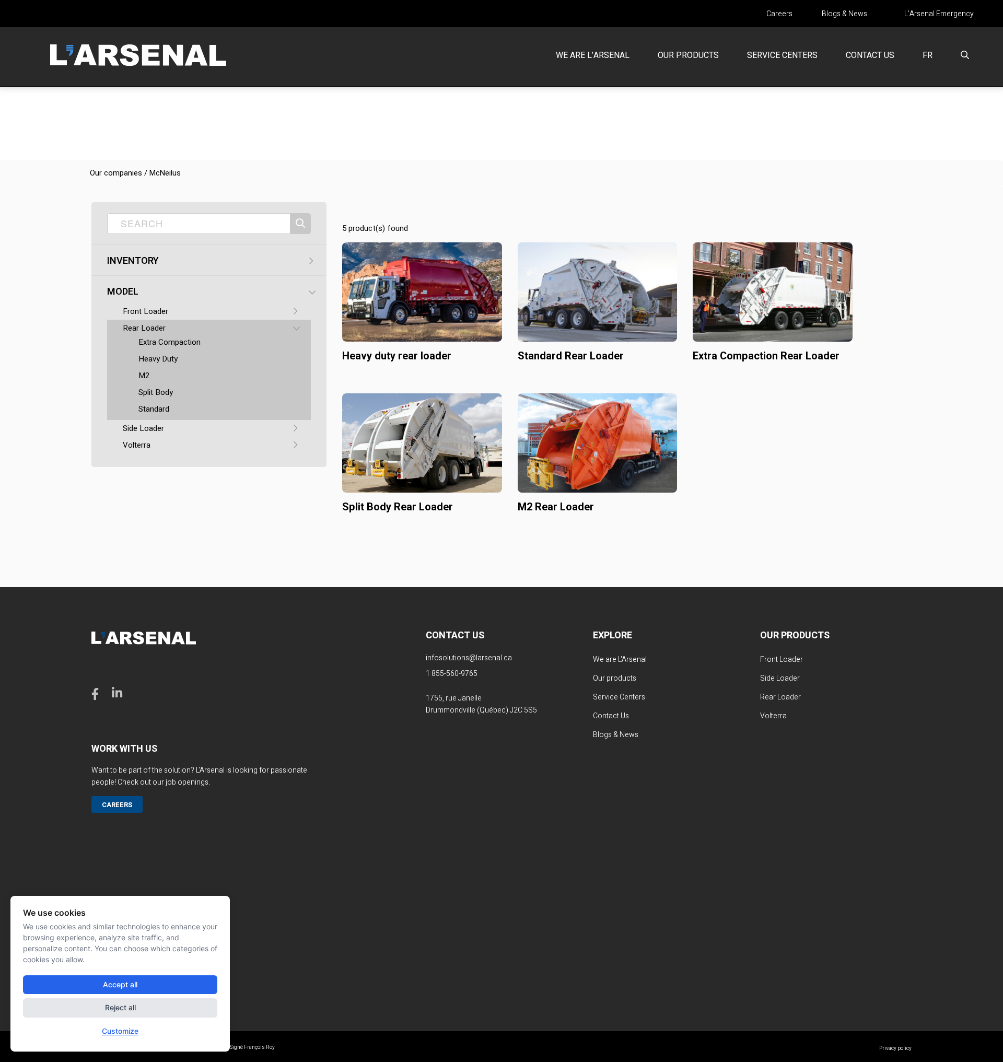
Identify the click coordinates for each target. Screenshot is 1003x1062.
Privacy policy (895, 1048)
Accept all (120, 984)
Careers (779, 14)
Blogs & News (844, 14)
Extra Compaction (169, 342)
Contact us (870, 55)
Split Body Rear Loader (397, 507)
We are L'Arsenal (620, 659)
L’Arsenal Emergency (939, 14)
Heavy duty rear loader (396, 356)
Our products (688, 55)
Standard (153, 409)
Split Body (155, 392)
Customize (120, 1030)
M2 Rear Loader (556, 507)
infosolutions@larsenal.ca (469, 657)
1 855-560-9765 (451, 673)
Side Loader (143, 428)
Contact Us (611, 715)
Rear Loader (144, 328)
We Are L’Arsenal (592, 55)
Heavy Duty (158, 359)
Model (122, 292)
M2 (143, 375)
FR (927, 55)
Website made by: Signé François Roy (231, 1047)
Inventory (133, 261)
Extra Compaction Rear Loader (766, 356)
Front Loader (145, 311)
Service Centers (782, 55)
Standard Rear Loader (571, 356)
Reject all (120, 1007)
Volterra (136, 445)
